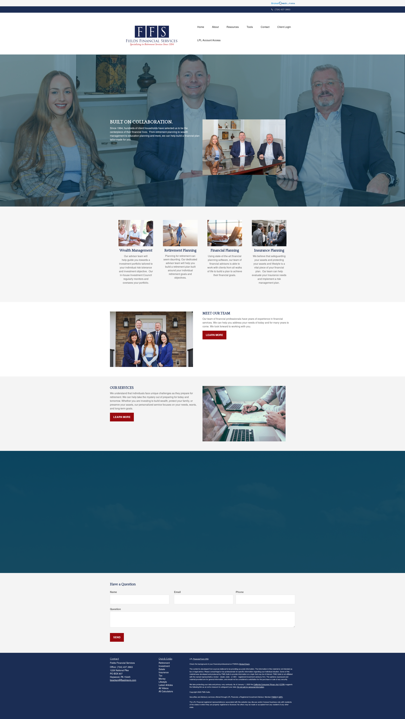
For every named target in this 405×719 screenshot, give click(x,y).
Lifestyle (163, 681)
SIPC (281, 697)
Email (177, 592)
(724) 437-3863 (282, 9)
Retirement (164, 662)
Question (115, 609)
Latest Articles (166, 685)
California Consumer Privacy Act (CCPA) (269, 684)
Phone (240, 592)
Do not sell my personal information (250, 687)
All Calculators (166, 691)
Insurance (164, 672)
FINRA (274, 697)
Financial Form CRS (201, 659)
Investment (164, 666)
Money (162, 678)
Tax (160, 675)
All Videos (163, 688)
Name (113, 592)
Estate (162, 669)
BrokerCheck (244, 664)
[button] (215, 27)
